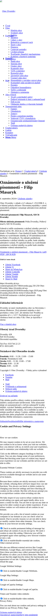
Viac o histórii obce (8, 324)
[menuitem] (26, 26)
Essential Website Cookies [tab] (11, 468)
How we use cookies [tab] (9, 437)
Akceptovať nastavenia (9, 615)
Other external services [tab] (9, 543)
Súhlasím (4, 421)
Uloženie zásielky (25, 199)
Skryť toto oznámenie (28, 615)
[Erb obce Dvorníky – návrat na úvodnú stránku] (7, 11)
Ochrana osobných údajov (11, 612)
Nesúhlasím (13, 421)
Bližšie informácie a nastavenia (31, 421)
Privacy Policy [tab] (6, 601)
